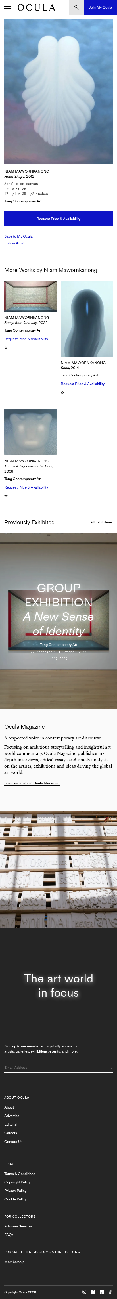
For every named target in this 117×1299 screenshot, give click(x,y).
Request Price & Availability (58, 219)
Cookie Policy (15, 1199)
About (9, 1107)
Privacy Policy (15, 1191)
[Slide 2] (58, 802)
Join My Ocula (100, 7)
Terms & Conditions (19, 1174)
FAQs (8, 1235)
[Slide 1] (19, 802)
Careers (10, 1133)
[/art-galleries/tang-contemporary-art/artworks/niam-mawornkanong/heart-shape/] (35, 7)
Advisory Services (18, 1226)
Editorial (10, 1124)
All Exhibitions (101, 522)
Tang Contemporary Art (22, 201)
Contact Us (13, 1141)
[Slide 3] (97, 802)
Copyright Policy (17, 1182)
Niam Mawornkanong (26, 171)
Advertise (11, 1116)
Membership (14, 1262)
